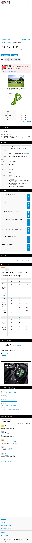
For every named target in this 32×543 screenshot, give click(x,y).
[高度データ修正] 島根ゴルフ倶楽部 (9, 405)
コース (6, 59)
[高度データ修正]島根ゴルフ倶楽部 (9, 401)
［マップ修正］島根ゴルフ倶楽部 (9, 392)
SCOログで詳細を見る (26, 121)
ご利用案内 (3, 519)
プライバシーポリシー (6, 525)
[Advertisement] (16, 22)
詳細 (2, 59)
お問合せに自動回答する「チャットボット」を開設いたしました (16, 39)
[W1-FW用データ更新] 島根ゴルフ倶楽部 (10, 409)
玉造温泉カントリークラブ (10, 455)
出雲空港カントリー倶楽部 (10, 441)
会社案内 (3, 532)
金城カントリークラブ (9, 426)
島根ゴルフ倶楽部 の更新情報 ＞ (9, 71)
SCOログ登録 (14, 55)
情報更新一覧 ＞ (27, 411)
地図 (16, 59)
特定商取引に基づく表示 (6, 528)
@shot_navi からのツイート (7, 461)
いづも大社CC (5, 353)
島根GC (4, 355)
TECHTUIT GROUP (5, 535)
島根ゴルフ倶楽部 (9, 448)
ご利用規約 (3, 522)
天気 (19, 59)
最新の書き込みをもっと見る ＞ (24, 260)
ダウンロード (28, 197)
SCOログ (11, 59)
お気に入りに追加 (5, 55)
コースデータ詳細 (27, 105)
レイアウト (4, 295)
